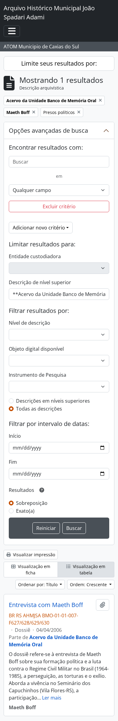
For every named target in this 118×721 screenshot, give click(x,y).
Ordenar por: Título (38, 584)
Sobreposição (32, 503)
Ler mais (51, 697)
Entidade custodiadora (35, 256)
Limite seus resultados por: (59, 63)
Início (15, 436)
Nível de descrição (29, 323)
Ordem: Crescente (89, 584)
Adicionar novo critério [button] (39, 227)
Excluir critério (59, 206)
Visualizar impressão (33, 554)
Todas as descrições (39, 408)
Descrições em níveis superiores (53, 401)
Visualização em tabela (88, 569)
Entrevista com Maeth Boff (46, 605)
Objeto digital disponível (36, 349)
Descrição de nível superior (40, 282)
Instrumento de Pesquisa (37, 375)
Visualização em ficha (33, 569)
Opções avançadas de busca (48, 130)
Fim (13, 462)
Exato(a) (25, 511)
